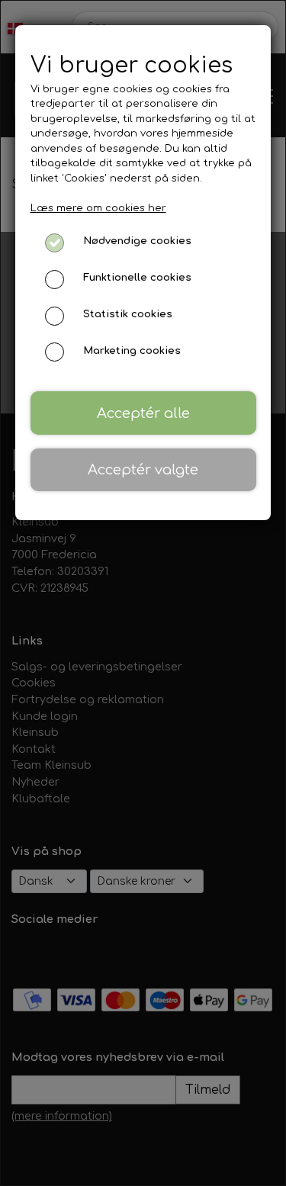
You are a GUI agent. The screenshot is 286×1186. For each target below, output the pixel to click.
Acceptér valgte (143, 469)
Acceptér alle (143, 413)
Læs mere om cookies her (98, 208)
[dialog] (143, 593)
